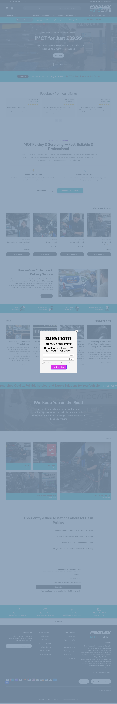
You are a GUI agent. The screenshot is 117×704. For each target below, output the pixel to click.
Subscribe (58, 367)
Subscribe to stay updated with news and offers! (58, 363)
